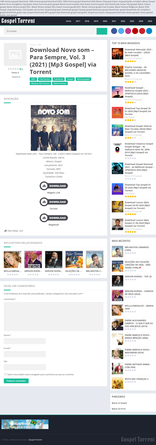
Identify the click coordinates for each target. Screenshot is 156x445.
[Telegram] (149, 31)
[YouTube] (135, 31)
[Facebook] (114, 31)
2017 (78, 21)
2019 (96, 21)
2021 (114, 21)
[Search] (102, 31)
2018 (87, 21)
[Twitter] (121, 31)
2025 (150, 21)
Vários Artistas (60, 83)
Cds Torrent (45, 79)
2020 (105, 21)
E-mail (7, 348)
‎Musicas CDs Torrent (40, 83)
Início (68, 21)
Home (32, 44)
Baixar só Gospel (119, 403)
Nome (7, 335)
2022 (123, 21)
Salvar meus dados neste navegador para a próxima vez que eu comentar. (40, 374)
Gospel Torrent (35, 439)
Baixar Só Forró (119, 408)
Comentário (10, 299)
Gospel (70, 79)
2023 (132, 21)
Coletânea (58, 79)
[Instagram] (128, 31)
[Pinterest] (142, 31)
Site (5, 361)
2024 (141, 21)
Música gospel (83, 79)
